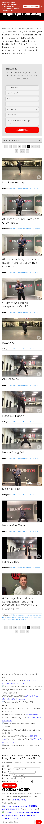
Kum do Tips (10, 561)
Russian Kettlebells (13, 619)
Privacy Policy (19, 800)
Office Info (7, 683)
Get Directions (18, 683)
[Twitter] (7, 790)
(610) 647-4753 (31, 696)
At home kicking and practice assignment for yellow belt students (22, 262)
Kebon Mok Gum (13, 525)
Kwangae (8, 343)
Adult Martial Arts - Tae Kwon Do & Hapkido (25, 188)
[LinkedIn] (11, 790)
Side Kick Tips (11, 488)
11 (16, 151)
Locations (7, 781)
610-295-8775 (32, 714)
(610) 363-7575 (30, 680)
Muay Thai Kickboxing (24, 617)
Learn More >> (22, 130)
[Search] (39, 822)
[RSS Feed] (28, 790)
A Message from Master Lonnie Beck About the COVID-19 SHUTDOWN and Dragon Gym (20, 604)
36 (22, 151)
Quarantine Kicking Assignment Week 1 (15, 304)
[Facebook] (4, 790)
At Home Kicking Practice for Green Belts (21, 220)
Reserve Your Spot (31, 6)
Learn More (9, 785)
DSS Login (15, 818)
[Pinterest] (22, 790)
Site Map (6, 818)
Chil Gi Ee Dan (11, 379)
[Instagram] (18, 790)
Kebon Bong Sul (13, 452)
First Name (8, 769)
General (23, 619)
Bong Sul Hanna (13, 416)
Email (5, 772)
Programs (7, 775)
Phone (6, 778)
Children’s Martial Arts (17, 615)
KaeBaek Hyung (13, 182)
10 (37, 147)
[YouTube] (15, 790)
